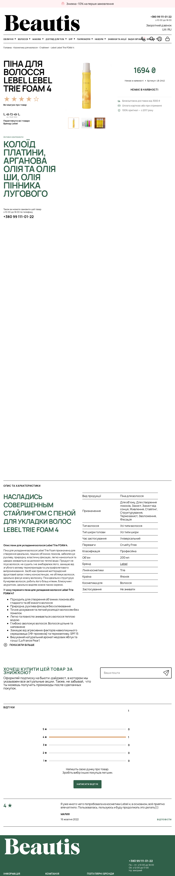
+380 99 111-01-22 (161, 16)
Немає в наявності (145, 89)
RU (170, 29)
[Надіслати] (166, 673)
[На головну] (42, 30)
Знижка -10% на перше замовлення (90, 4)
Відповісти (164, 819)
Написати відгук (87, 784)
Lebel (123, 564)
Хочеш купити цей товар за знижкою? (38, 671)
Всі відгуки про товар (15, 104)
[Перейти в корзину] (167, 39)
